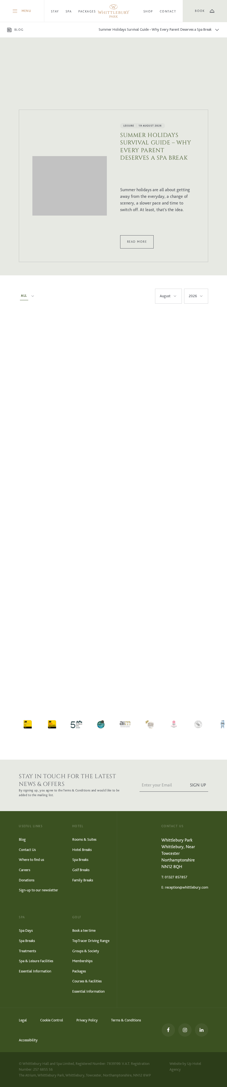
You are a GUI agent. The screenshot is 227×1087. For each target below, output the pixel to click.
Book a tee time (84, 930)
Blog (22, 839)
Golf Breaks (80, 870)
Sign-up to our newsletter (38, 890)
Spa (69, 11)
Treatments (27, 951)
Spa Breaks (80, 860)
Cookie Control (51, 1020)
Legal (23, 1020)
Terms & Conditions (126, 1020)
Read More (137, 242)
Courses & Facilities (87, 981)
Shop (148, 11)
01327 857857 (176, 877)
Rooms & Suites (84, 839)
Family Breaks (82, 880)
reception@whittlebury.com (186, 887)
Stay (55, 11)
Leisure (128, 125)
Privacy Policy (87, 1020)
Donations (26, 880)
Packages (87, 11)
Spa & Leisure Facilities (36, 961)
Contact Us (27, 850)
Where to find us (31, 860)
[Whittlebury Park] (114, 11)
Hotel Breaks (82, 850)
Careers (24, 870)
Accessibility (28, 1040)
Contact (168, 11)
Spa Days (26, 930)
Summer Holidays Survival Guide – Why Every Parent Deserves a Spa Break (155, 146)
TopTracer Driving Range (90, 941)
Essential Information (35, 971)
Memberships (82, 961)
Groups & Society (85, 951)
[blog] (69, 186)
